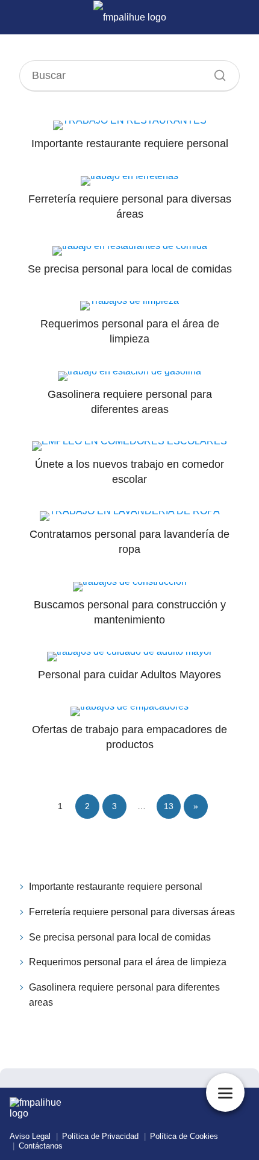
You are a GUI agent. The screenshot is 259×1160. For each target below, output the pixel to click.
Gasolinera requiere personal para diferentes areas (124, 995)
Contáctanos (41, 1145)
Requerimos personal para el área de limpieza (127, 962)
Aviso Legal (30, 1136)
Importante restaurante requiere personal (115, 886)
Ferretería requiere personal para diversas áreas (132, 912)
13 (168, 806)
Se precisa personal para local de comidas (120, 937)
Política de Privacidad (100, 1136)
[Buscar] (216, 72)
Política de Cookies (184, 1136)
